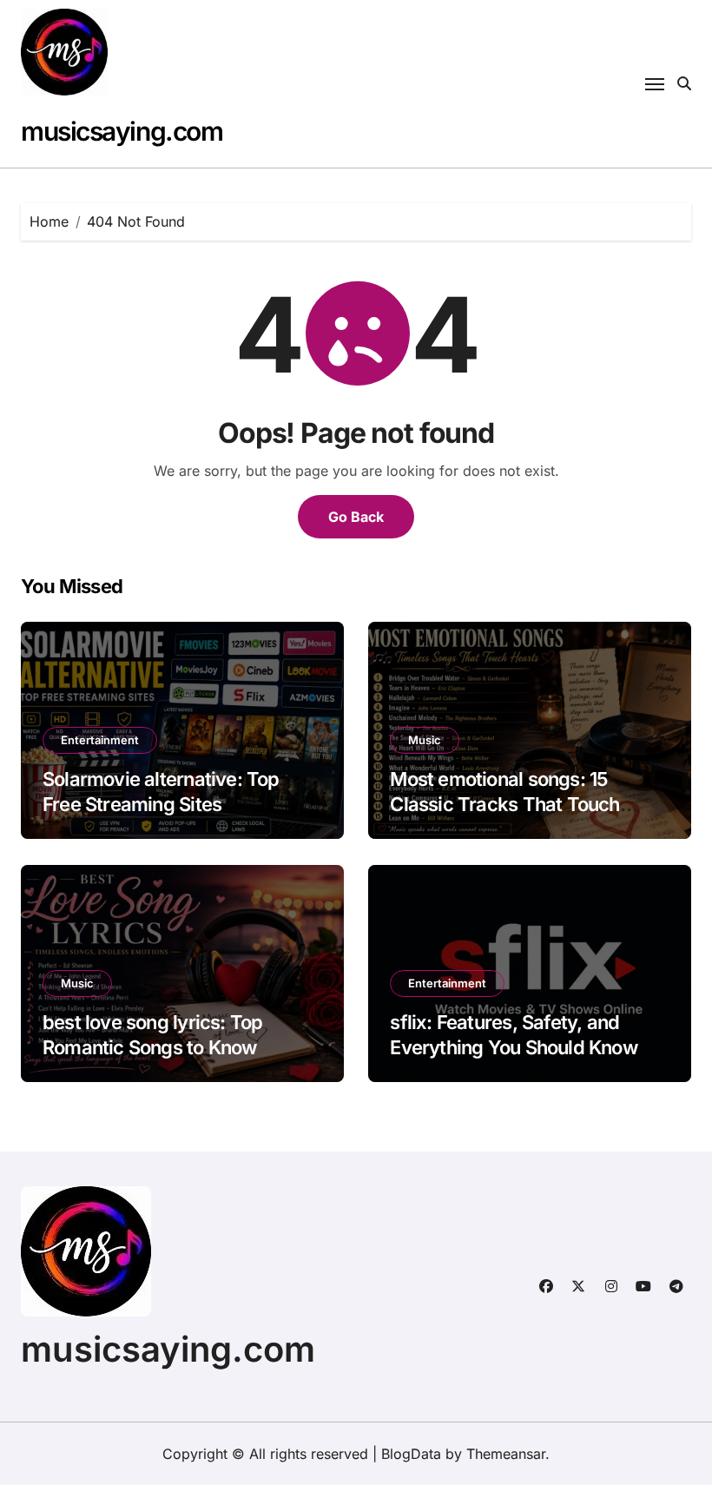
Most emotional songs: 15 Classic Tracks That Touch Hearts (504, 804)
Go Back (356, 516)
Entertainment (100, 740)
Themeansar (505, 1453)
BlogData (411, 1453)
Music (424, 740)
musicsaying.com (121, 131)
